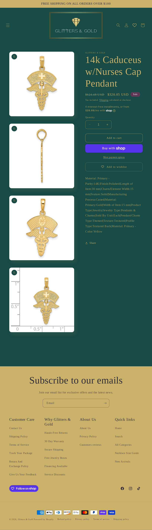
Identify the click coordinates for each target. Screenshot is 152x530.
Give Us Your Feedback (23, 474)
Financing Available (55, 466)
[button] (8, 25)
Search (119, 436)
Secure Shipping (53, 449)
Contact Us (15, 428)
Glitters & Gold (25, 519)
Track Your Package (20, 453)
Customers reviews (90, 444)
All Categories (123, 444)
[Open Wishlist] (134, 25)
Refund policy (64, 519)
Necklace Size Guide (127, 453)
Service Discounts (54, 474)
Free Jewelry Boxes (55, 458)
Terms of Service (19, 444)
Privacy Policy (88, 436)
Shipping (103, 100)
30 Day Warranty (54, 441)
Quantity (90, 117)
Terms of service (101, 519)
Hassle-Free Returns (55, 432)
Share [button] (93, 243)
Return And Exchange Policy (19, 464)
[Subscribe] (105, 403)
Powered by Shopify (44, 519)
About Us (85, 428)
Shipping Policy (18, 436)
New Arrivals (122, 461)
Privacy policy (82, 519)
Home (118, 428)
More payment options (114, 157)
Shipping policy (121, 519)
